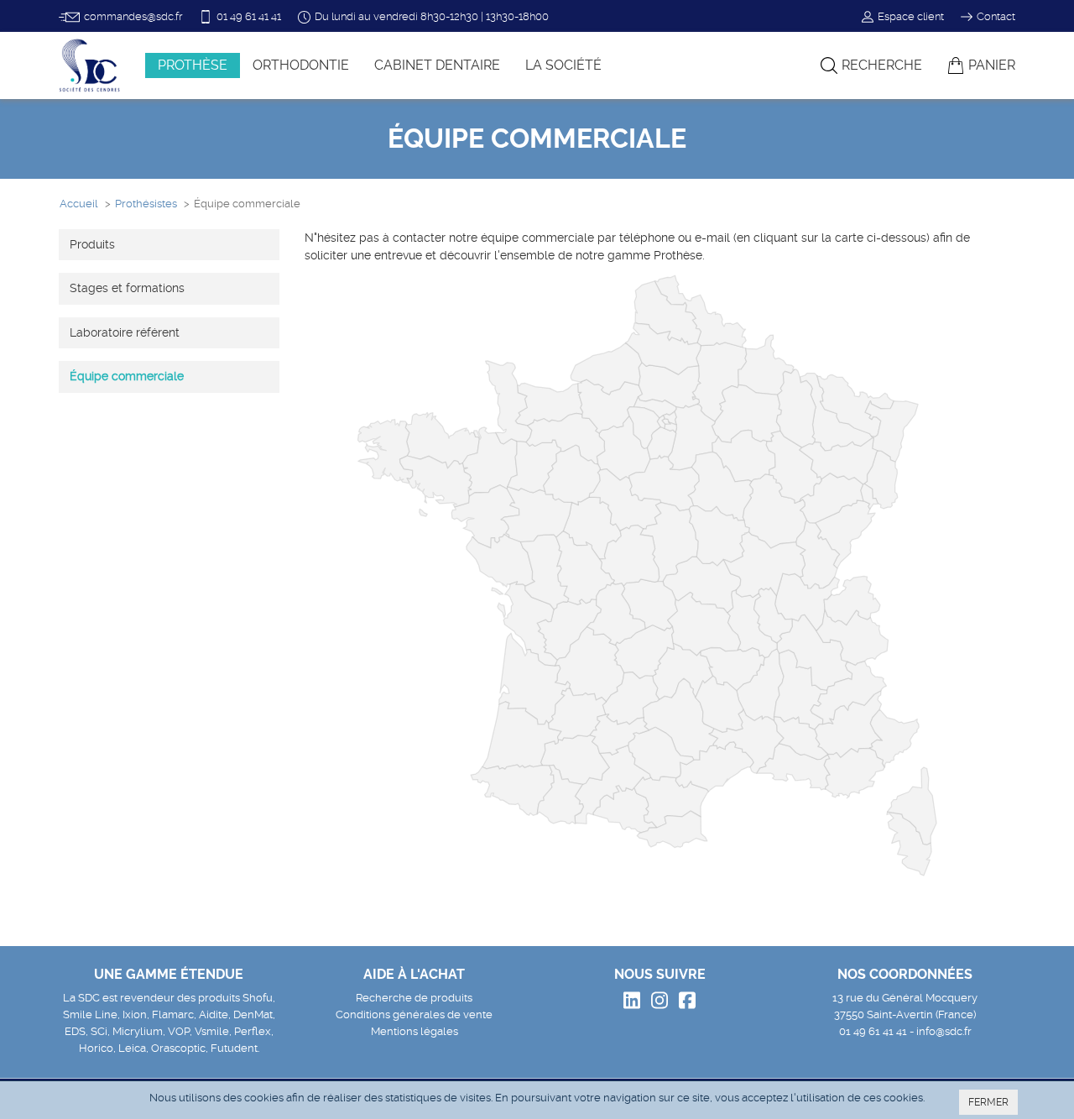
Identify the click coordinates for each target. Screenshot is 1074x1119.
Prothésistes (146, 203)
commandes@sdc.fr (133, 16)
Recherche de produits (414, 997)
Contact (996, 16)
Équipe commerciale (127, 376)
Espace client (911, 16)
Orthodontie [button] (301, 65)
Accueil (79, 203)
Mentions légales (414, 1031)
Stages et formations (127, 288)
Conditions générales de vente (414, 1014)
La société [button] (563, 65)
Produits (92, 244)
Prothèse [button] (192, 65)
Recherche (882, 65)
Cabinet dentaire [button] (437, 65)
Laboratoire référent (125, 332)
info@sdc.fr (944, 1031)
